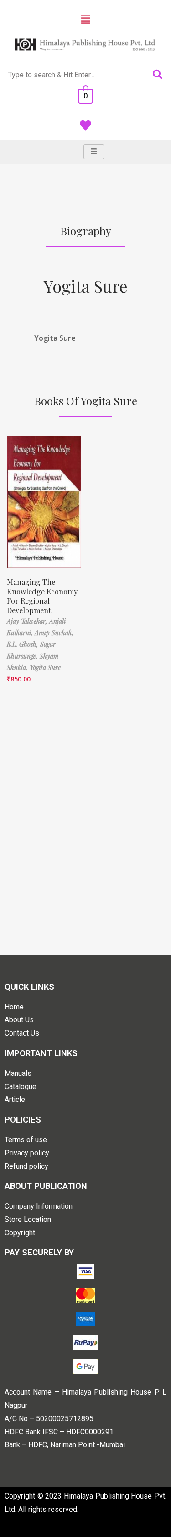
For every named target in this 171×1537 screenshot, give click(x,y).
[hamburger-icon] (93, 151)
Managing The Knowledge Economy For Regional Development (42, 596)
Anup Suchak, (54, 632)
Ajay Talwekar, (28, 621)
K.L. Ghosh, (23, 644)
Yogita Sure (86, 286)
